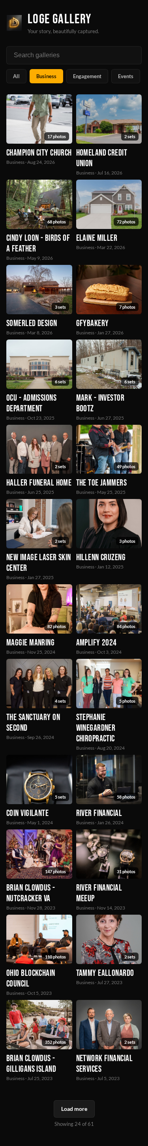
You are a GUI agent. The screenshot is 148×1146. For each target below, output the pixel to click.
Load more (74, 1108)
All (16, 76)
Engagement (87, 76)
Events (125, 76)
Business (46, 76)
